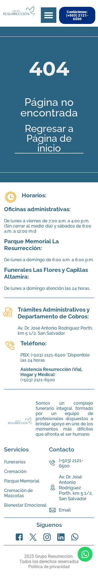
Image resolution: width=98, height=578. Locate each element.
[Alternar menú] (48, 15)
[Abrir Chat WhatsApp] (85, 554)
